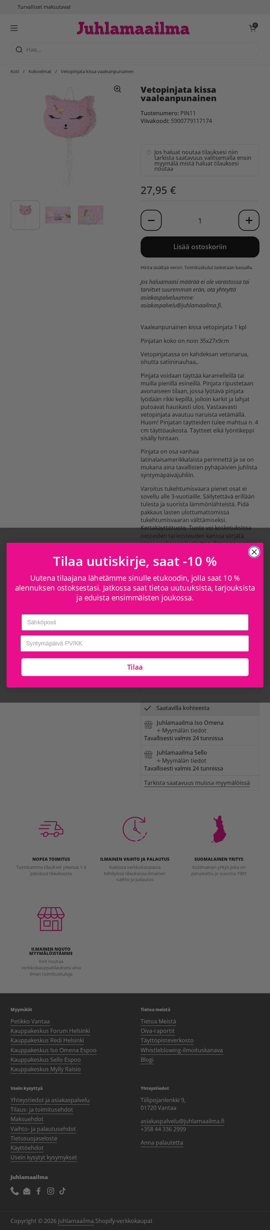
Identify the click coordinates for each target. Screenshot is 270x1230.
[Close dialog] (254, 552)
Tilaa (135, 666)
